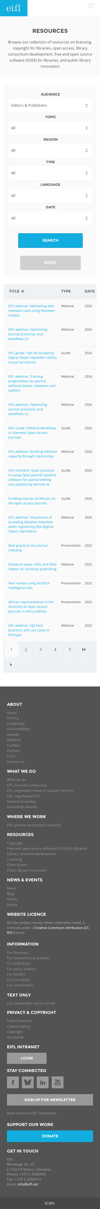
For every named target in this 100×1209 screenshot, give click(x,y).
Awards (13, 734)
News (11, 888)
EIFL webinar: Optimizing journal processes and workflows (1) (27, 409)
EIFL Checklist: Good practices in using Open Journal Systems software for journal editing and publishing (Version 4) (32, 477)
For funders (16, 974)
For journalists (18, 979)
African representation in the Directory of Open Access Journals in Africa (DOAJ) (31, 606)
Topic (50, 117)
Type (50, 162)
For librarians (17, 952)
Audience (50, 94)
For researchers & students (28, 958)
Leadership (16, 723)
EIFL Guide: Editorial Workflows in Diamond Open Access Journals (32, 433)
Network (14, 739)
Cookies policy (18, 1026)
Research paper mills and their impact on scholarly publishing (32, 566)
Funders (13, 745)
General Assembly (21, 801)
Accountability (18, 728)
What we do (16, 779)
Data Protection (19, 1020)
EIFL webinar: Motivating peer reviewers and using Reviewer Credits (31, 310)
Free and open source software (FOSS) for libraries (47, 848)
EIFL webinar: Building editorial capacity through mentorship (32, 453)
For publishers (18, 963)
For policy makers (21, 968)
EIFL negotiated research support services (40, 790)
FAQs (11, 756)
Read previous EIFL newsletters (32, 1113)
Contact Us (15, 761)
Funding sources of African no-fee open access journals (32, 500)
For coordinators (20, 985)
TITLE (14, 291)
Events (12, 899)
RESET (50, 262)
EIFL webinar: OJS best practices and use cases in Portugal (29, 630)
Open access (17, 864)
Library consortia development (31, 853)
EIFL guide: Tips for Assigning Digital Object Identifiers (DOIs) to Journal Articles (32, 357)
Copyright (15, 843)
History (13, 718)
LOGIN (27, 1058)
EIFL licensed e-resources (27, 785)
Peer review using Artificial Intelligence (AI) (29, 585)
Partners (13, 750)
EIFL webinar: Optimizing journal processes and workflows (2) (27, 334)
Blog (10, 893)
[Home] (13, 8)
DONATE (50, 1136)
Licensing (14, 859)
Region (50, 139)
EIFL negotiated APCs (23, 796)
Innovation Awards (22, 806)
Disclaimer (15, 1037)
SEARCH (50, 240)
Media (12, 904)
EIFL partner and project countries (34, 825)
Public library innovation (26, 870)
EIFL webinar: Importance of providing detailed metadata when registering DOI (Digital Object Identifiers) (30, 524)
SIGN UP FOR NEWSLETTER (50, 1100)
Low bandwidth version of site (31, 1003)
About (12, 712)
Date (50, 207)
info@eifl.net (28, 1184)
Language (50, 184)
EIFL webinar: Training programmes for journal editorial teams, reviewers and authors (32, 383)
